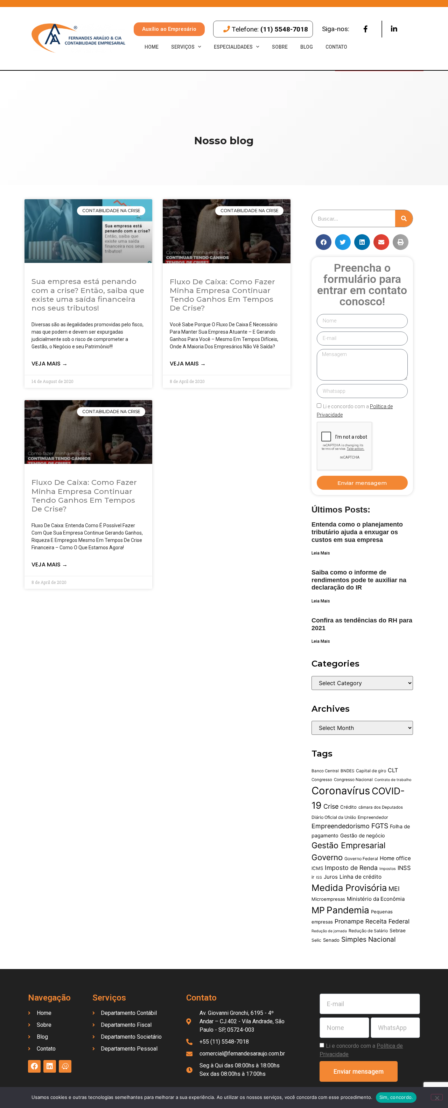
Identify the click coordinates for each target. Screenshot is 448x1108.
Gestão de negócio (362, 835)
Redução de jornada (329, 931)
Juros (331, 876)
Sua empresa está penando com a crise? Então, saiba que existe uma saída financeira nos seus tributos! (87, 294)
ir (313, 877)
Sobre (280, 47)
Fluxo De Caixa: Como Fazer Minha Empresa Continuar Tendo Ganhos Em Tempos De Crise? (222, 295)
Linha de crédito (361, 876)
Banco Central (325, 770)
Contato (336, 47)
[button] (323, 242)
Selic (316, 940)
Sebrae (398, 930)
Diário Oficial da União (334, 817)
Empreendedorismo (341, 826)
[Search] (404, 218)
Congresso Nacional (353, 779)
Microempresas (328, 899)
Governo (327, 857)
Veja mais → (49, 364)
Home (152, 47)
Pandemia (348, 910)
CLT (393, 770)
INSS (404, 867)
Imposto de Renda (351, 867)
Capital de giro (371, 770)
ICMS (317, 868)
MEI (394, 888)
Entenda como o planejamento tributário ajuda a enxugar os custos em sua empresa (357, 532)
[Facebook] (365, 29)
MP (318, 910)
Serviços (183, 47)
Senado (331, 940)
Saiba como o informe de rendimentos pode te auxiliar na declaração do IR (359, 580)
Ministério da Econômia (376, 899)
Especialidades (233, 47)
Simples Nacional (368, 939)
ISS (319, 877)
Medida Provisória (349, 887)
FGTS (379, 826)
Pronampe (349, 921)
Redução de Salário (368, 930)
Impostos (387, 868)
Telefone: (270, 29)
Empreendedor (373, 817)
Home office (395, 858)
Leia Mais (321, 553)
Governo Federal (361, 858)
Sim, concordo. (396, 1097)
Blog (306, 47)
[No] (437, 1097)
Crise (330, 806)
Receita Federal (387, 921)
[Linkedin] (394, 29)
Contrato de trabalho (392, 780)
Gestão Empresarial (348, 845)
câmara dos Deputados (380, 807)
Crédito (348, 807)
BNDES (347, 770)
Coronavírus (341, 791)
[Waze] (65, 1066)
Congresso (322, 779)
